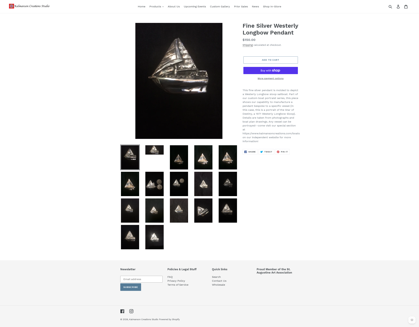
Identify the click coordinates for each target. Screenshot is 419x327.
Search (216, 276)
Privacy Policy (176, 280)
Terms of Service (177, 284)
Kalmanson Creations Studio (143, 319)
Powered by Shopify (169, 319)
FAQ (170, 276)
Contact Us (219, 280)
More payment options (270, 78)
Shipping (248, 45)
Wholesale (218, 284)
